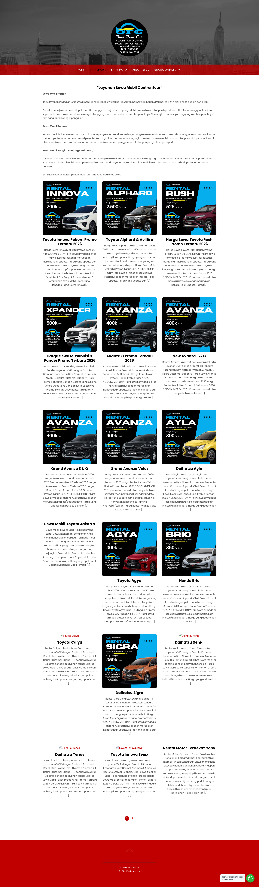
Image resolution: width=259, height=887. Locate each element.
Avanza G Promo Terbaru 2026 (129, 358)
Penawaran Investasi (168, 69)
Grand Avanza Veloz (129, 468)
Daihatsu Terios (69, 754)
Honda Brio (189, 580)
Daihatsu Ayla (189, 468)
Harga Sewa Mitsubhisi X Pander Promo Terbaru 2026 (69, 358)
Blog (146, 69)
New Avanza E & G (189, 356)
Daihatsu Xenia (189, 642)
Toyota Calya (69, 642)
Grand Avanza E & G (69, 468)
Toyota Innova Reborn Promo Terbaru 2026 (70, 241)
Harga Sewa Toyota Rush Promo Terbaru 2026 (189, 241)
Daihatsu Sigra (129, 692)
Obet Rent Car (128, 867)
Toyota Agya (129, 580)
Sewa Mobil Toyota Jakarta (69, 523)
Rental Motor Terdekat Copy (189, 748)
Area (135, 69)
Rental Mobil (97, 69)
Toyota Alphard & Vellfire (129, 239)
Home (81, 69)
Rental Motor (119, 69)
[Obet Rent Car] (129, 53)
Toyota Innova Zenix (129, 754)
